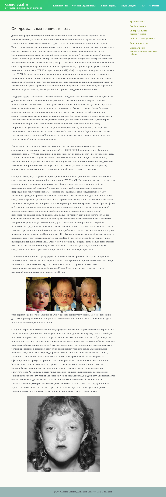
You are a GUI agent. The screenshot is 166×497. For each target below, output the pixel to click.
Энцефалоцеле (128, 5)
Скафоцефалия (138, 26)
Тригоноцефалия (139, 43)
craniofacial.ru (16, 4)
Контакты (154, 5)
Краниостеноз (60, 5)
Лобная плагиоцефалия (142, 38)
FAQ (142, 5)
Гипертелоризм (108, 5)
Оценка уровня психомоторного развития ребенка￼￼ (144, 50)
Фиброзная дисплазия (84, 5)
